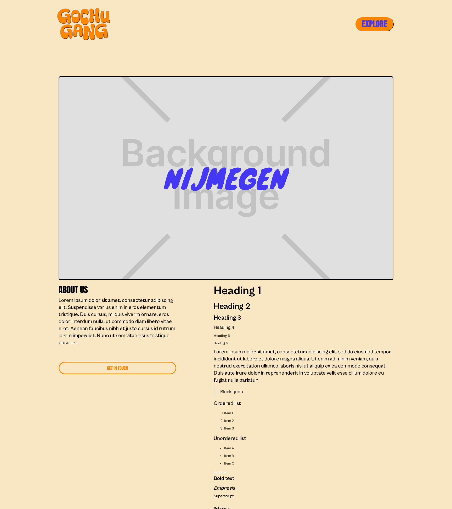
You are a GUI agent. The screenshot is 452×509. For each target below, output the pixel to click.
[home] (85, 24)
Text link (220, 472)
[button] (374, 24)
